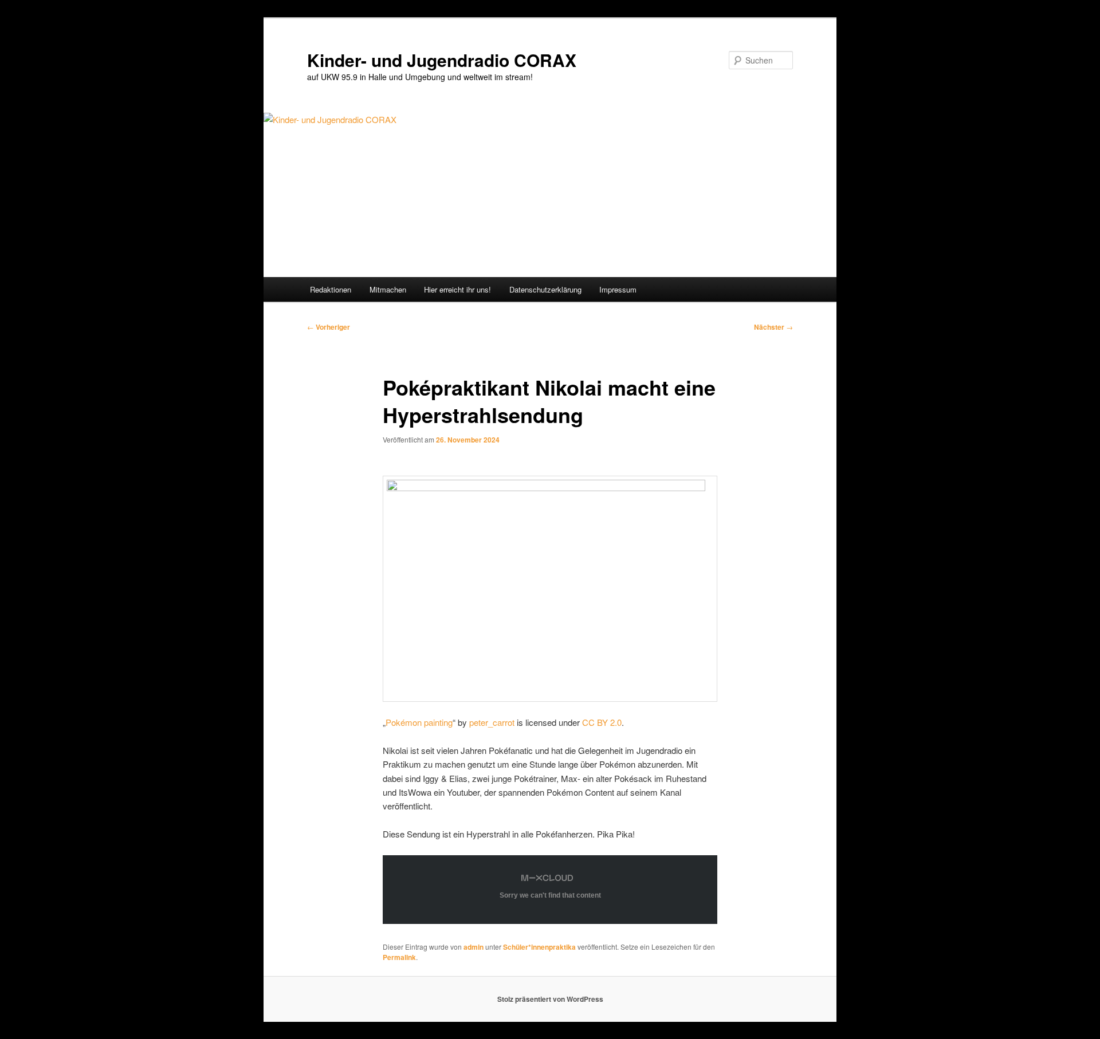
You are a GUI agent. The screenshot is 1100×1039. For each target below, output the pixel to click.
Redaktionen (330, 289)
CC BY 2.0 (602, 722)
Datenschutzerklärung (545, 289)
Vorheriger (328, 327)
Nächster (773, 327)
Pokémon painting (419, 722)
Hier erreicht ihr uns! (457, 289)
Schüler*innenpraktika (539, 947)
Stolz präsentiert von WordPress (550, 999)
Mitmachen (388, 289)
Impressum (618, 289)
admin (473, 947)
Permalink (399, 957)
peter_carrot (491, 722)
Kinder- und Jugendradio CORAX (441, 60)
